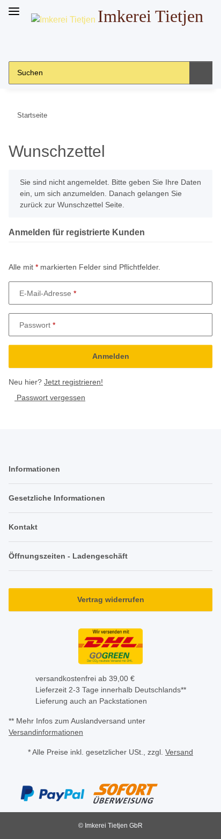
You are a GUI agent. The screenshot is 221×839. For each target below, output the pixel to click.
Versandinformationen (46, 732)
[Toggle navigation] (14, 6)
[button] (85, 44)
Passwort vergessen (49, 397)
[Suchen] (200, 72)
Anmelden (110, 356)
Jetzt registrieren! (73, 382)
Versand (179, 752)
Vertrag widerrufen (110, 599)
